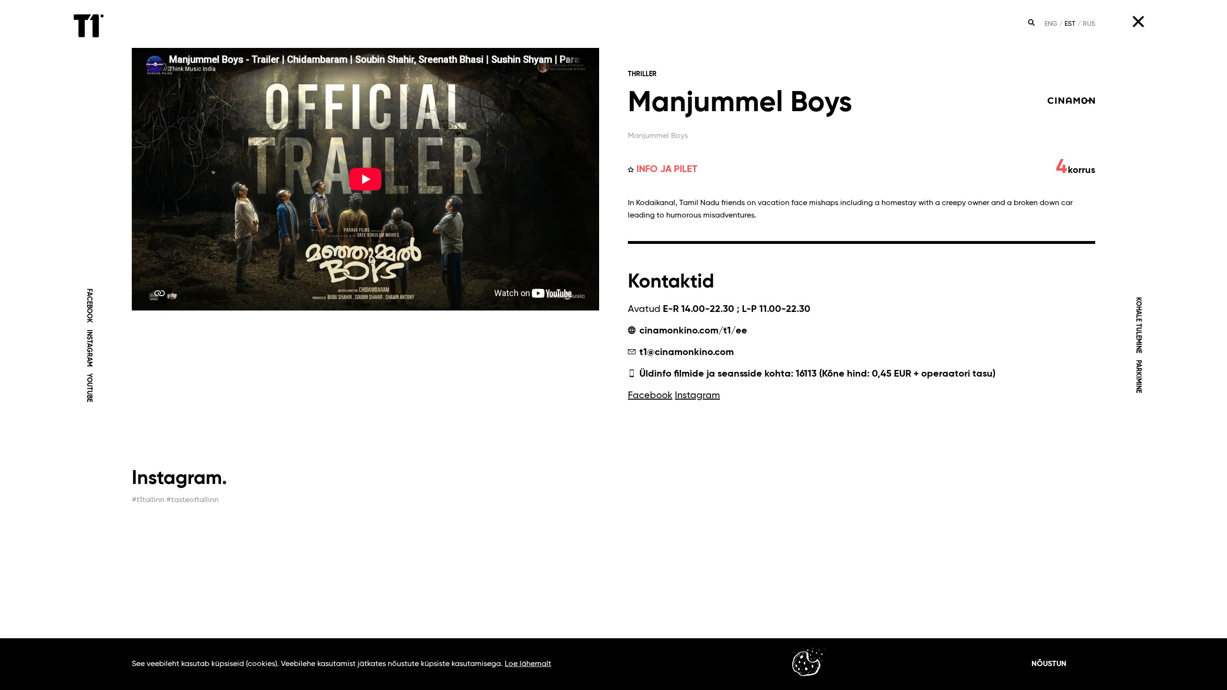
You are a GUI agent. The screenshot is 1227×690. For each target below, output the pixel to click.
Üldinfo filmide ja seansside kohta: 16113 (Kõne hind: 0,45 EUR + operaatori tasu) (816, 374)
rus (1089, 24)
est (1070, 24)
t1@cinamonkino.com (685, 352)
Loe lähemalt (528, 664)
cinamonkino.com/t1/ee (692, 331)
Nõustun (1048, 664)
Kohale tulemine (1138, 325)
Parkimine (1138, 376)
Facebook (88, 305)
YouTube (88, 387)
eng (1050, 24)
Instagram (88, 348)
